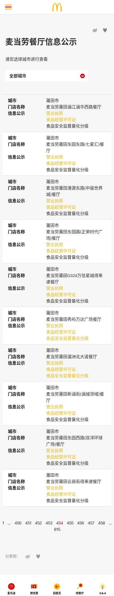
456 (80, 522)
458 (101, 522)
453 (49, 522)
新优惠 (34, 593)
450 (18, 522)
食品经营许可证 (61, 119)
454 (59, 522)
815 (57, 529)
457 (91, 522)
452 (38, 522)
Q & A (102, 593)
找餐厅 (80, 593)
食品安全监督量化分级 (67, 338)
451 (28, 522)
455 (70, 522)
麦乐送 (11, 593)
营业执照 (54, 113)
